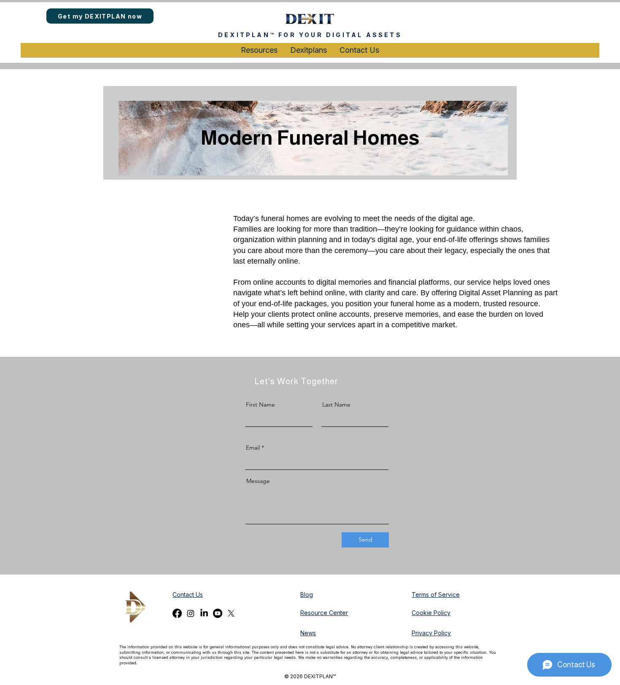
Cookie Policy (431, 612)
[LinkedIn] (204, 613)
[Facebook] (177, 613)
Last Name (336, 404)
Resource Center (324, 612)
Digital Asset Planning (495, 293)
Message (258, 481)
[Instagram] (190, 613)
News (308, 632)
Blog (306, 594)
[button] (259, 53)
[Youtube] (217, 613)
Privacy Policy (431, 632)
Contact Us (188, 594)
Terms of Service (436, 594)
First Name (260, 404)
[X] (231, 613)
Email (253, 447)
